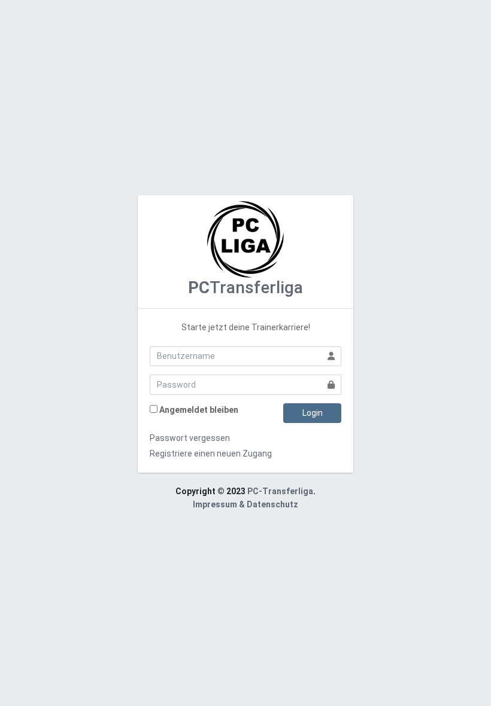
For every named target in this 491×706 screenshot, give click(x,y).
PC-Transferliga (280, 491)
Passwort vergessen (190, 438)
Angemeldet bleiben (198, 410)
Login (312, 413)
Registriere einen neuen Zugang (211, 453)
